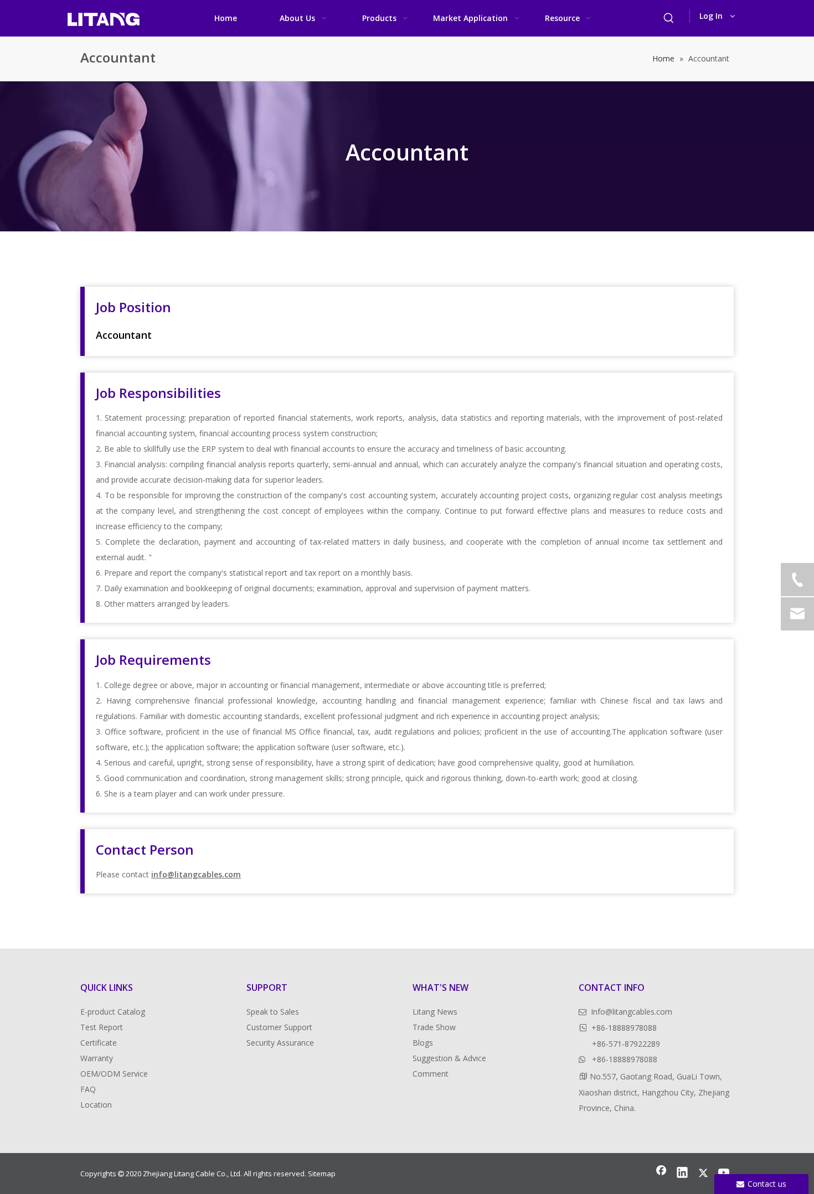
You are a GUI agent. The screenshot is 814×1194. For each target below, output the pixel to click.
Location (96, 1104)
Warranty (96, 1058)
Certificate (98, 1042)
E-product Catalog (112, 1011)
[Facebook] (661, 1173)
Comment (431, 1073)
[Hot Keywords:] (669, 18)
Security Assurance (280, 1042)
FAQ (88, 1089)
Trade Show (434, 1027)
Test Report (101, 1027)
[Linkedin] (682, 1173)
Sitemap (322, 1174)
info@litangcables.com (196, 874)
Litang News (435, 1011)
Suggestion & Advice (449, 1058)
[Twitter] (703, 1173)
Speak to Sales (272, 1011)
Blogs (423, 1042)
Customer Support (279, 1027)
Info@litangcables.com (631, 1011)
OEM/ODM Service (114, 1073)
